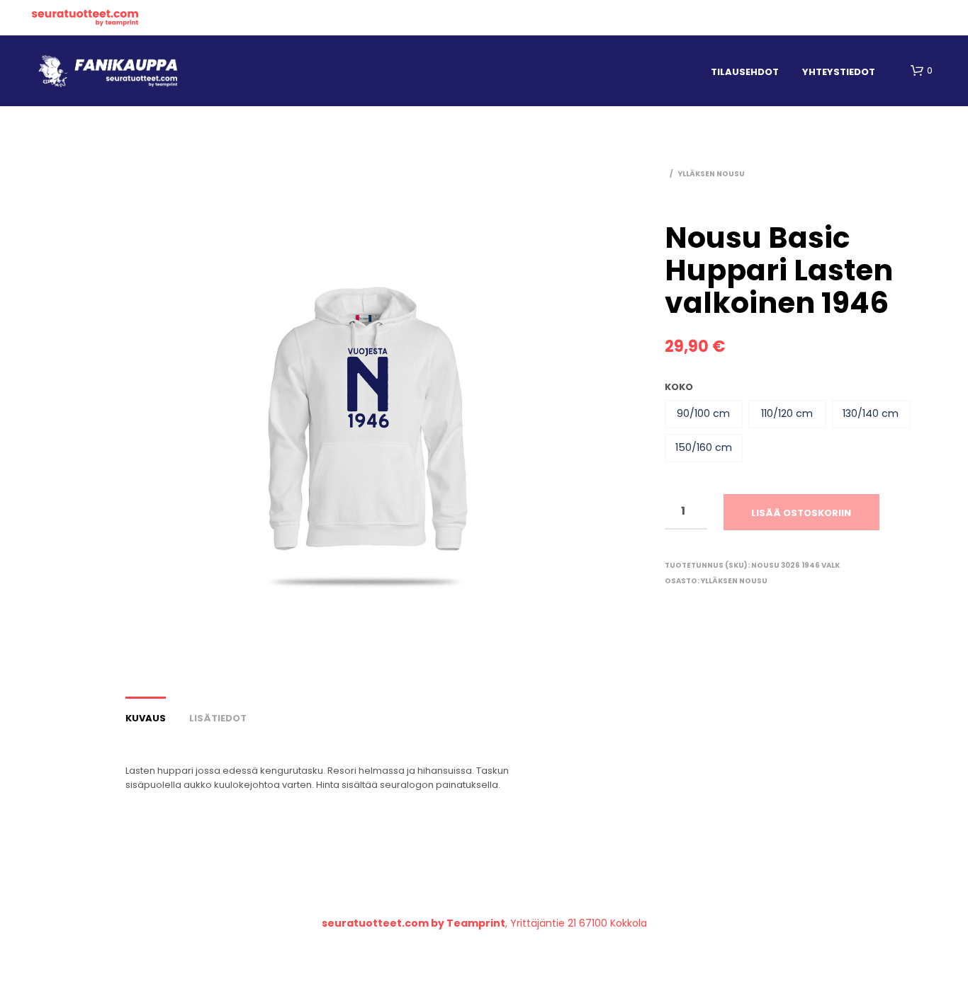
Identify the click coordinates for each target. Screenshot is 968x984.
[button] (704, 414)
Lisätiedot (218, 718)
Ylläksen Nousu (711, 173)
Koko (679, 387)
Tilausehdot (745, 72)
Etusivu (85, 17)
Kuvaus (145, 718)
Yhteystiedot (838, 72)
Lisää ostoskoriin (801, 513)
